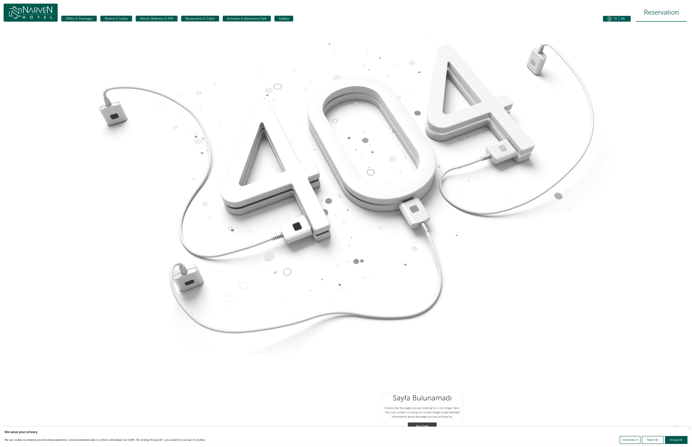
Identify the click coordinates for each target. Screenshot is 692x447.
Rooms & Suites (116, 19)
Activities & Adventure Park (247, 19)
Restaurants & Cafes (200, 19)
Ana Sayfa (422, 426)
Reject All (652, 439)
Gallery (284, 19)
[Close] (689, 428)
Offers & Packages (79, 19)
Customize (629, 439)
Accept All (676, 439)
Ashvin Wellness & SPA (156, 19)
